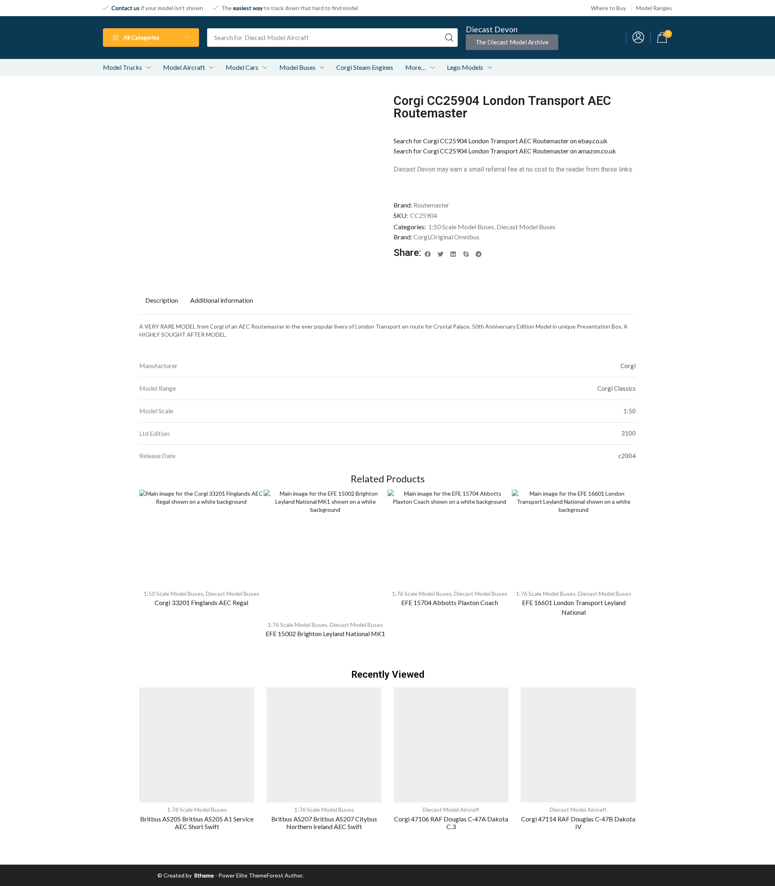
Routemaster (431, 205)
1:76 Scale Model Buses (297, 624)
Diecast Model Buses (525, 226)
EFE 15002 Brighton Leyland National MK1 (325, 633)
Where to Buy (608, 7)
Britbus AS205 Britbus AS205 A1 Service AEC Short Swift (196, 822)
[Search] (449, 37)
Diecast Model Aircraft (451, 809)
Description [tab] (161, 300)
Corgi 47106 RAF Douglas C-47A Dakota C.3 (451, 822)
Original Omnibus (455, 237)
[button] (512, 42)
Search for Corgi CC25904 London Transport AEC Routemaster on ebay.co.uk (500, 141)
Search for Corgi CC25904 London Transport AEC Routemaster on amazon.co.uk (505, 151)
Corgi (421, 237)
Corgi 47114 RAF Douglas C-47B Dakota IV (578, 822)
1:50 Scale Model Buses (461, 226)
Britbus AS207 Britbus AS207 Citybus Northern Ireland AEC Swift (324, 822)
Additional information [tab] (221, 300)
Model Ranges (654, 7)
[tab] (161, 300)
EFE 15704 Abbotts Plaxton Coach (449, 602)
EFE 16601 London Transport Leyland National (574, 607)
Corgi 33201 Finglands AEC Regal (201, 602)
